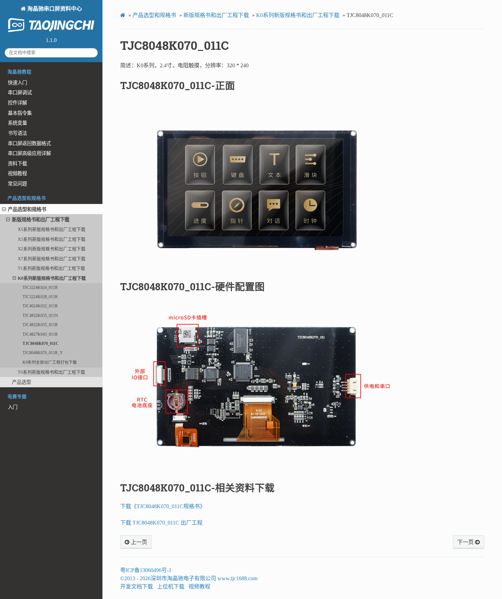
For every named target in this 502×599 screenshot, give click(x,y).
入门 (12, 407)
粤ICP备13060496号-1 (145, 570)
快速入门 (17, 82)
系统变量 (17, 123)
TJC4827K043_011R (40, 334)
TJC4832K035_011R (40, 325)
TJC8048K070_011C (41, 344)
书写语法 (17, 133)
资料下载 (17, 163)
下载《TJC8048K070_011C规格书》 (162, 506)
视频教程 (17, 173)
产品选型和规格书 (27, 209)
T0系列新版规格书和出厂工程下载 (51, 372)
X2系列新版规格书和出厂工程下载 (51, 248)
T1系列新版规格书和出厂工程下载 (51, 268)
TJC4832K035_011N (40, 316)
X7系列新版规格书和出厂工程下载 (51, 258)
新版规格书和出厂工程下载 (40, 219)
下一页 (466, 542)
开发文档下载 (136, 586)
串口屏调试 (20, 92)
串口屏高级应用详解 (29, 153)
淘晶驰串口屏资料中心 (54, 9)
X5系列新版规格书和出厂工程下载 (51, 229)
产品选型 (21, 382)
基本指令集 (20, 113)
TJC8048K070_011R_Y (43, 353)
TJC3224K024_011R (40, 287)
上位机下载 (170, 586)
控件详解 (17, 103)
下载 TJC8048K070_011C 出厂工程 (161, 523)
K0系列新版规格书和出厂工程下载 (52, 278)
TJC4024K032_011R (40, 306)
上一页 (138, 542)
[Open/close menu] (4, 209)
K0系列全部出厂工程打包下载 (50, 362)
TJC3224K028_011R (40, 297)
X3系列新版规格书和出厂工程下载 (51, 239)
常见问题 (17, 183)
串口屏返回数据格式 (29, 143)
